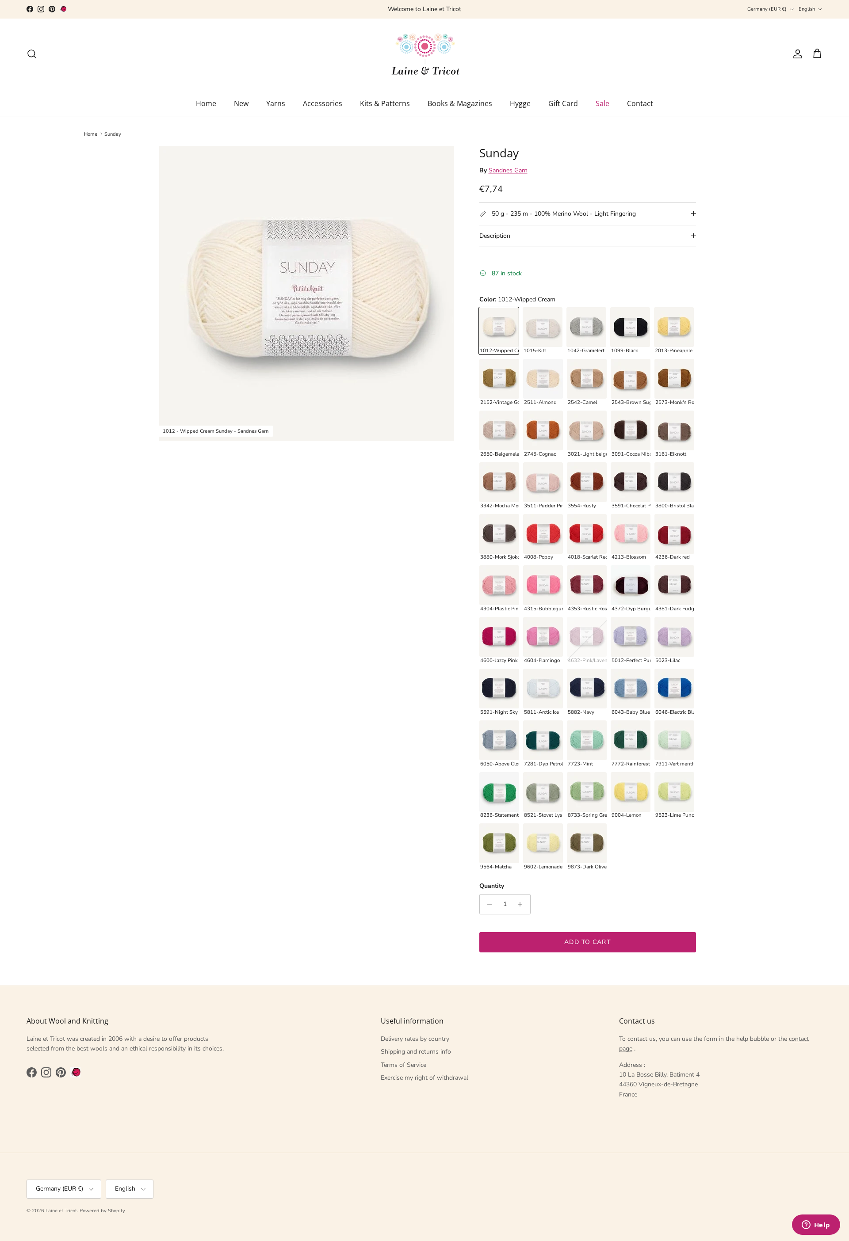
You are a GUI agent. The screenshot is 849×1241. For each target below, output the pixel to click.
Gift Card (563, 103)
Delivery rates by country (415, 1039)
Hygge (520, 103)
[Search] (32, 54)
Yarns (275, 103)
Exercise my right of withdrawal (424, 1078)
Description (494, 236)
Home (206, 103)
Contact (640, 103)
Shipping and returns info (416, 1051)
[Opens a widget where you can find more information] (816, 1225)
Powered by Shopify (102, 1210)
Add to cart (587, 942)
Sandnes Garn (508, 170)
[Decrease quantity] (487, 904)
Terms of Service (403, 1065)
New (241, 103)
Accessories (322, 103)
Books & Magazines (460, 103)
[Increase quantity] (522, 904)
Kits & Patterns (385, 103)
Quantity (491, 886)
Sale (602, 103)
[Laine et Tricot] (424, 54)
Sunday (112, 134)
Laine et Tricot (61, 1210)
